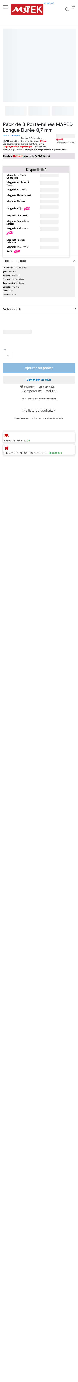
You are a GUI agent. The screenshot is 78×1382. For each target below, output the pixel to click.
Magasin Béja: (15, 208)
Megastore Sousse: (17, 215)
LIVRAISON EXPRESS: (14, 440)
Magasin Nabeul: (16, 201)
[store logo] (27, 9)
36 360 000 (49, 3)
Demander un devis (39, 379)
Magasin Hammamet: (19, 195)
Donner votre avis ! (12, 135)
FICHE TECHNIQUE (15, 261)
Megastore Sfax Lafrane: (15, 241)
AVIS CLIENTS (12, 308)
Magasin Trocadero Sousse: (17, 222)
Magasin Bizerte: (16, 189)
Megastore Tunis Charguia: (16, 176)
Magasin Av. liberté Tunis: (17, 183)
